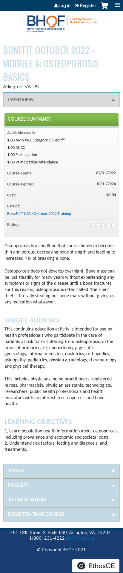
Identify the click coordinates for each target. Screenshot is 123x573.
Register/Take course (36, 514)
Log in (64, 6)
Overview (21, 100)
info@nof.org (81, 538)
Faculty (18, 485)
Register (88, 6)
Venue (16, 471)
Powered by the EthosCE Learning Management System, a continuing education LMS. (96, 566)
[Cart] (104, 8)
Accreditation (27, 500)
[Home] (61, 22)
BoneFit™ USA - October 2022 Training (39, 214)
